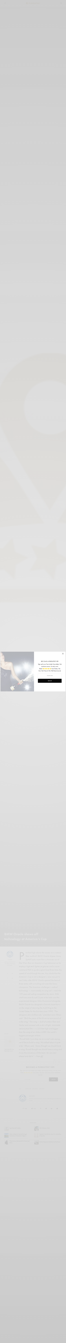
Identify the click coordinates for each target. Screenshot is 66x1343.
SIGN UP (50, 680)
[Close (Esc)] (63, 654)
